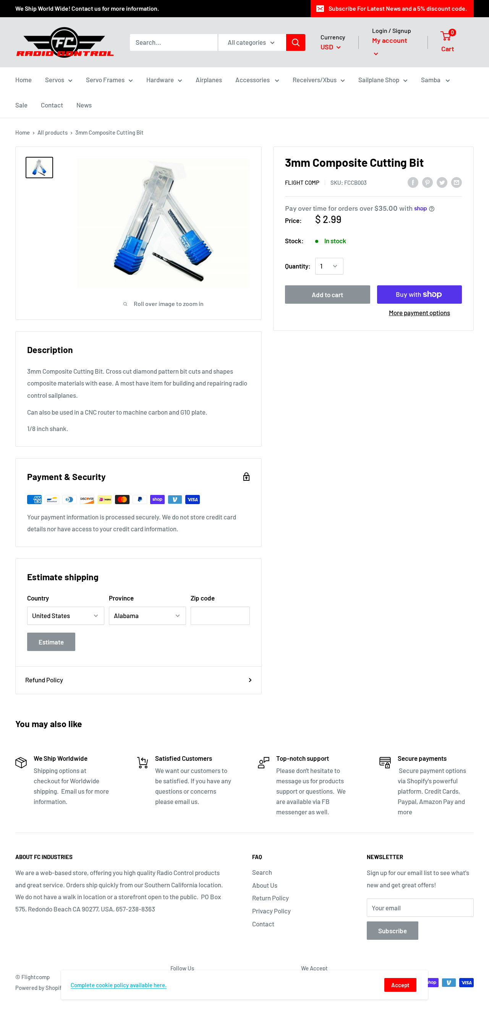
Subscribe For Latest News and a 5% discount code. (398, 8)
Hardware (160, 79)
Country (38, 598)
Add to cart (327, 294)
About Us (264, 885)
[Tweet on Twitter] (442, 182)
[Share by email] (456, 182)
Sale (21, 105)
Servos (54, 79)
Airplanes (209, 79)
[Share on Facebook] (413, 182)
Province (121, 598)
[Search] (295, 42)
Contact (52, 105)
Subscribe (392, 930)
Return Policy (270, 898)
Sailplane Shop (378, 79)
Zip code (203, 598)
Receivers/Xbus (315, 79)
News (84, 105)
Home (23, 79)
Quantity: (298, 266)
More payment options (419, 312)
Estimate (51, 642)
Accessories (253, 79)
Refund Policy (44, 680)
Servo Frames (105, 79)
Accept (400, 984)
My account (389, 40)
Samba (431, 79)
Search (262, 872)
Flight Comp (302, 182)
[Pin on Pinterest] (427, 182)
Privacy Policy (271, 911)
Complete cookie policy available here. (119, 984)
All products (52, 132)
